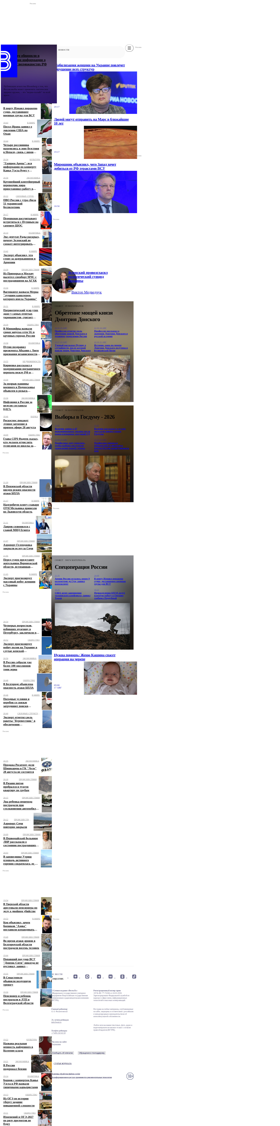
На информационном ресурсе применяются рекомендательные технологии (81, 1077)
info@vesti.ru (56, 1022)
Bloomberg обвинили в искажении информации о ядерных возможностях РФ (25, 60)
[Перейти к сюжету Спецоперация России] (92, 626)
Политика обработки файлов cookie (65, 1074)
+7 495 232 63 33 (58, 1033)
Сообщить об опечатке (62, 1053)
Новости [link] (63, 50)
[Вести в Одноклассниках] (122, 976)
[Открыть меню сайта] (129, 48)
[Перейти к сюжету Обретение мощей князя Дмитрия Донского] (92, 378)
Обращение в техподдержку (92, 1053)
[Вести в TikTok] (134, 976)
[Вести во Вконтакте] (110, 976)
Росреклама (56, 1044)
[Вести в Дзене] (75, 976)
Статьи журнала (63, 1063)
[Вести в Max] (87, 976)
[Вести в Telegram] (99, 976)
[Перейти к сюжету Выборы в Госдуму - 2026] (92, 479)
